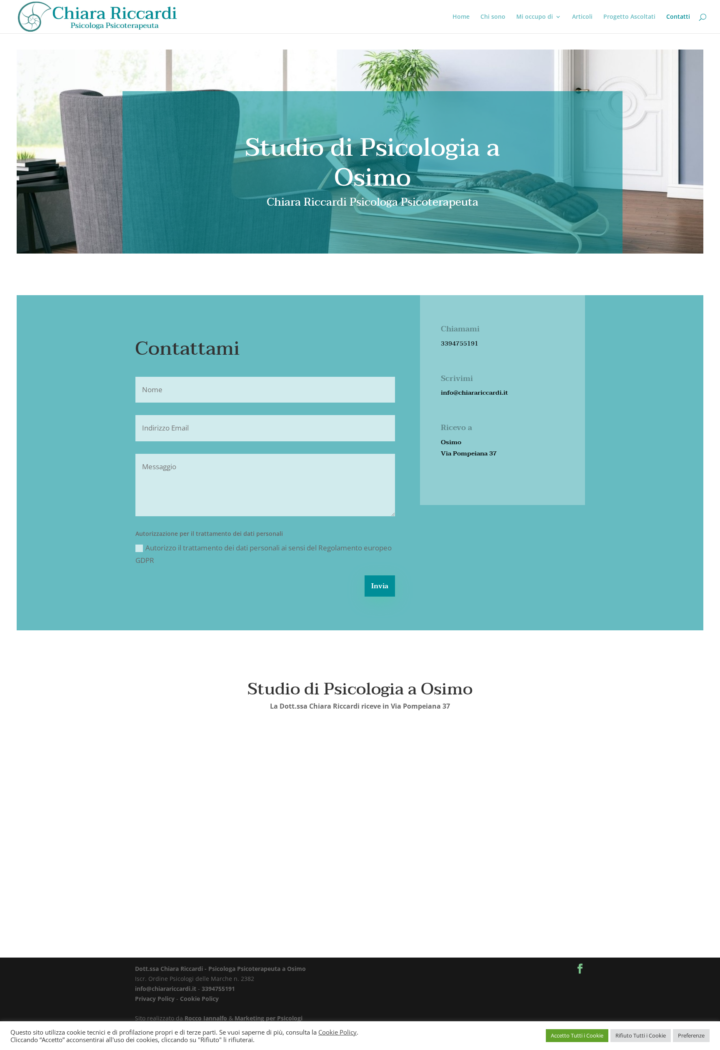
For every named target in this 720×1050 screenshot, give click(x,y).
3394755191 (218, 989)
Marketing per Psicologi (268, 1018)
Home (461, 17)
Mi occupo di (534, 17)
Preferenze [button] (691, 1035)
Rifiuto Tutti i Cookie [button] (640, 1035)
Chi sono (492, 17)
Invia (379, 586)
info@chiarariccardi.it (165, 989)
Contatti (678, 17)
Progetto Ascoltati (629, 17)
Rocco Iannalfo (206, 1018)
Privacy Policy (155, 999)
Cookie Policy (199, 999)
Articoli (582, 17)
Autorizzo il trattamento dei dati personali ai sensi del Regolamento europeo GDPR (263, 554)
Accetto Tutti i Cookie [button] (577, 1035)
